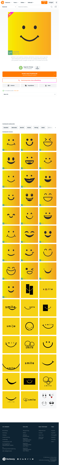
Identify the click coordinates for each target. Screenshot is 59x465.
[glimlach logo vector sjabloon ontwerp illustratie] (29, 289)
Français (52, 439)
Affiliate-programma (26, 435)
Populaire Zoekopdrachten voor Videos (27, 449)
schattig (50, 127)
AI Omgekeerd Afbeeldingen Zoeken (7, 444)
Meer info (6, 94)
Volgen (37, 68)
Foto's (15, 2)
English (52, 430)
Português (52, 435)
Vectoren (7, 2)
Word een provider (41, 437)
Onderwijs (5, 439)
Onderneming (6, 437)
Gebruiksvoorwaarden (43, 460)
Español (52, 432)
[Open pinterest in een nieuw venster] (25, 459)
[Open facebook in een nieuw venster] (18, 459)
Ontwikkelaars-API (7, 441)
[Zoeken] (51, 7)
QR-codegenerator (7, 451)
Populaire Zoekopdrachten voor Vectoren (27, 440)
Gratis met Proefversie (29, 74)
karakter (6, 127)
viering (36, 127)
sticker (29, 127)
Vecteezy (4, 432)
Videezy (4, 435)
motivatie (14, 127)
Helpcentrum (42, 430)
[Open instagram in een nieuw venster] (20, 459)
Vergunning (26, 430)
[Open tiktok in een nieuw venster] (27, 459)
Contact (41, 432)
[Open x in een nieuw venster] (30, 459)
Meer (51, 441)
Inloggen (51, 2)
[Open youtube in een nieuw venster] (32, 459)
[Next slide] (52, 127)
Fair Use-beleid (50, 461)
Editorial (30, 2)
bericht (22, 127)
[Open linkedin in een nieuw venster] (23, 459)
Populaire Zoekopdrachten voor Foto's (27, 445)
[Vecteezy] (2, 2)
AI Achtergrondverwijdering (9, 448)
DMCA (24, 432)
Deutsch (52, 437)
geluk (43, 127)
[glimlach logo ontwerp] (11, 399)
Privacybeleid (52, 460)
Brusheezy (5, 430)
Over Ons (41, 435)
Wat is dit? (16, 90)
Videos (22, 2)
